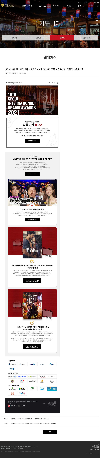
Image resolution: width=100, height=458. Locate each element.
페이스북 (97, 31)
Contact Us (89, 3)
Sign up (79, 3)
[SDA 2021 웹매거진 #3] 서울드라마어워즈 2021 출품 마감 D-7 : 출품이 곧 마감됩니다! (29, 419)
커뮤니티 (55, 6)
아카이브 (68, 6)
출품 (79, 6)
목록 (50, 432)
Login (84, 3)
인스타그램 (97, 24)
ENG (95, 3)
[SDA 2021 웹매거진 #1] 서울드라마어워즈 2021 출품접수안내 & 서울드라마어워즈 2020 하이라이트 (33, 423)
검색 (98, 6)
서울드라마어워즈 (26, 6)
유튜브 (97, 20)
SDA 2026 (42, 6)
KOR (98, 3)
